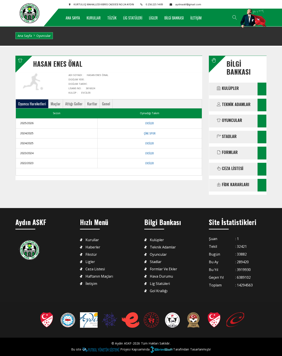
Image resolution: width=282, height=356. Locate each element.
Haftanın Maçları (99, 276)
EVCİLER (149, 123)
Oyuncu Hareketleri (32, 103)
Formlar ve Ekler (163, 269)
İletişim (91, 283)
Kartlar (92, 103)
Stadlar (155, 261)
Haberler (92, 247)
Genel (106, 103)
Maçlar (56, 103)
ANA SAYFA (73, 18)
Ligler (90, 261)
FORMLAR (229, 152)
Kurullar (92, 240)
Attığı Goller (74, 103)
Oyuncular (158, 254)
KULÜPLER (230, 88)
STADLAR (229, 136)
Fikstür (91, 254)
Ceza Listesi (95, 269)
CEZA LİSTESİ (232, 168)
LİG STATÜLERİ (132, 18)
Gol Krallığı (158, 291)
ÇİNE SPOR (150, 133)
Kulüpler (157, 240)
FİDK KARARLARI (235, 184)
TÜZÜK (112, 18)
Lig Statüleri (160, 283)
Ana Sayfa (25, 36)
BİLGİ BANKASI (174, 18)
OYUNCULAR (231, 120)
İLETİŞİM (196, 18)
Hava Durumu (161, 276)
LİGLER (153, 18)
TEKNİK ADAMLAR (235, 104)
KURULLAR (94, 18)
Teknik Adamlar (163, 247)
